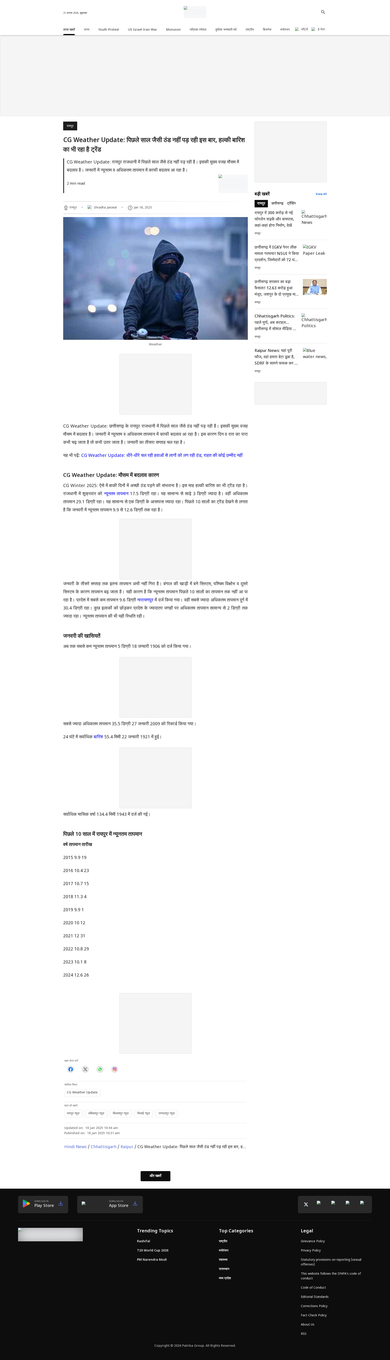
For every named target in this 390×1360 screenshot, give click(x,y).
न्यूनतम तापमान (116, 494)
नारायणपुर (146, 600)
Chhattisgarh (103, 1147)
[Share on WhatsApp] (100, 1069)
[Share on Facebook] (70, 1069)
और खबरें (155, 1176)
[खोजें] (323, 12)
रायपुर (70, 126)
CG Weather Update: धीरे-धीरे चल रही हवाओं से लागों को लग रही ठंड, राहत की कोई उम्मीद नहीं (162, 456)
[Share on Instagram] (114, 1069)
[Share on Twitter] (85, 1069)
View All (321, 194)
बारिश (99, 737)
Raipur (127, 1147)
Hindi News (75, 1147)
